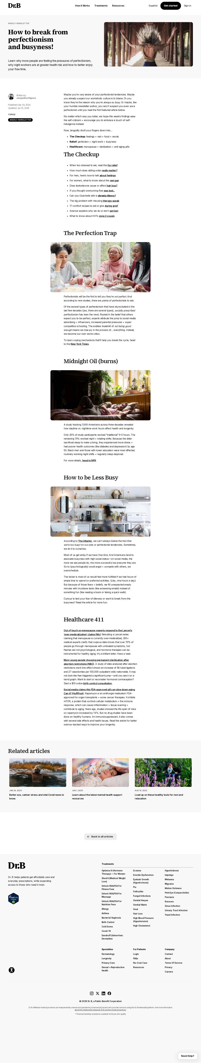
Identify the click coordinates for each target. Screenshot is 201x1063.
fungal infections (142, 896)
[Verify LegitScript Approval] (13, 898)
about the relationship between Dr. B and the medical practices (100, 1010)
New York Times (80, 343)
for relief (112, 165)
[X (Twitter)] (97, 994)
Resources (138, 967)
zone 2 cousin (107, 216)
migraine (169, 884)
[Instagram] (91, 994)
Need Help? (187, 1056)
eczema (137, 870)
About (168, 958)
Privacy (168, 967)
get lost (114, 210)
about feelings (108, 175)
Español (153, 5)
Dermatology (108, 954)
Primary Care (108, 963)
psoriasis (169, 897)
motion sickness (173, 888)
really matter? (109, 170)
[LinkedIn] (103, 994)
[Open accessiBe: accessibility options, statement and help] (11, 970)
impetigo (169, 875)
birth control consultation (97, 683)
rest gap (114, 180)
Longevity (106, 958)
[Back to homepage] (30, 6)
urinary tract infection (176, 910)
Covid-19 (106, 931)
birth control (108, 922)
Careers (169, 971)
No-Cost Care (140, 963)
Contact (169, 954)
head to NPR (89, 460)
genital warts (140, 904)
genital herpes (140, 900)
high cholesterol (141, 925)
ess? (107, 195)
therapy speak (111, 200)
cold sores (107, 926)
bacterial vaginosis (111, 917)
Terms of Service (173, 963)
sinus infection (172, 906)
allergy (105, 909)
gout (135, 909)
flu (134, 887)
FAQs (135, 958)
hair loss (137, 913)
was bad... (109, 190)
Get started (170, 5)
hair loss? (112, 185)
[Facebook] (109, 994)
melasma (169, 879)
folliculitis (138, 891)
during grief (111, 205)
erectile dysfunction (143, 875)
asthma (105, 913)
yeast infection (172, 915)
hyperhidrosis (172, 870)
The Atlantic (85, 540)
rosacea (169, 901)
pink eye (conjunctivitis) (177, 892)
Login (136, 954)
